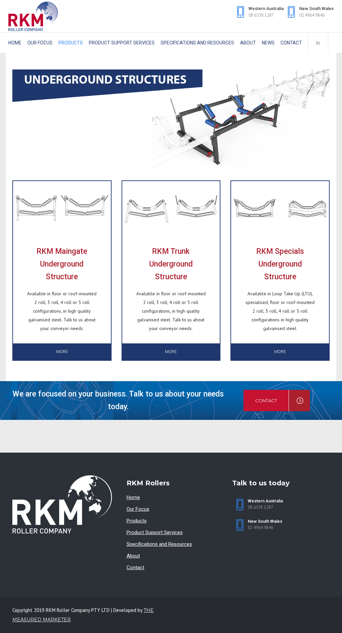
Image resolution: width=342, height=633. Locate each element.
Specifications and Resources (159, 544)
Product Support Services (155, 532)
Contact (135, 568)
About (133, 556)
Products (137, 521)
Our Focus (138, 509)
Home (133, 497)
